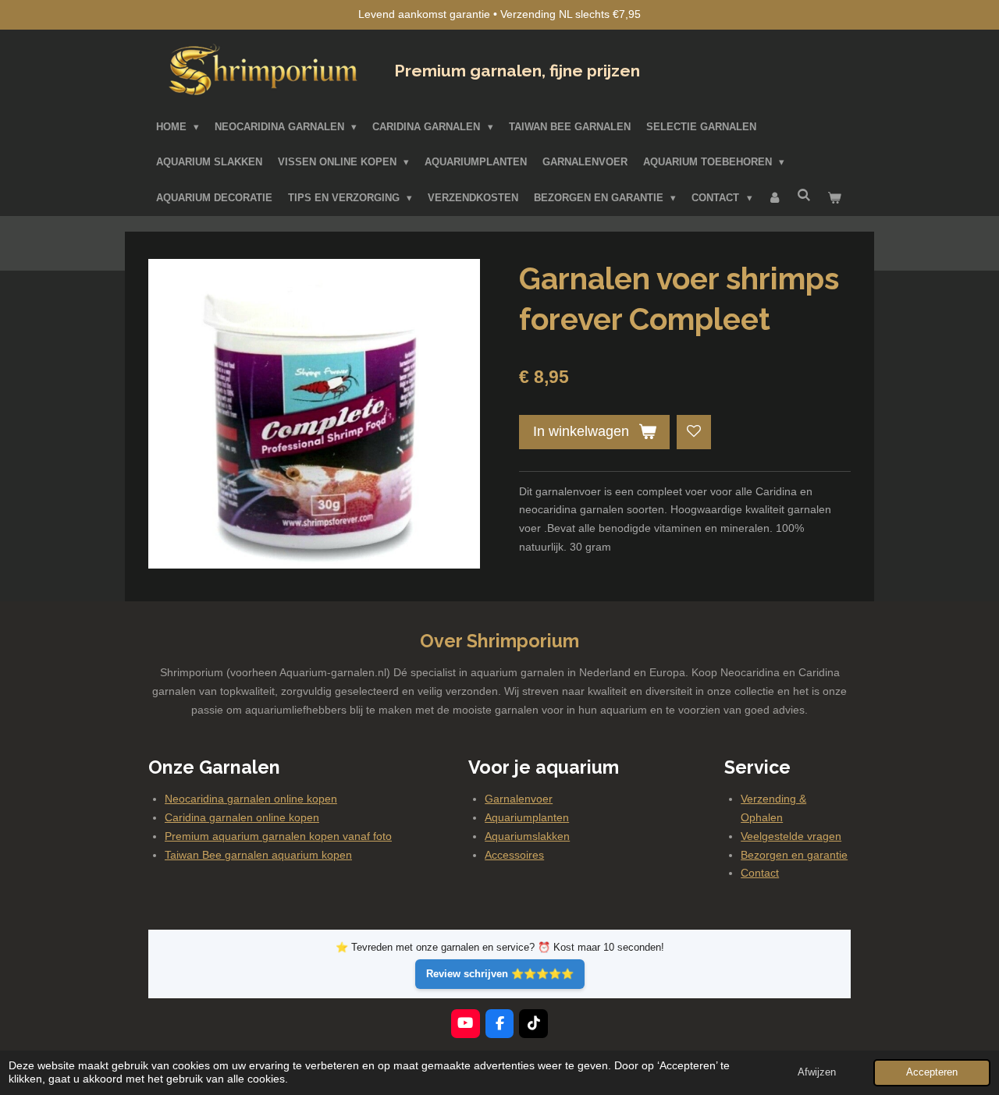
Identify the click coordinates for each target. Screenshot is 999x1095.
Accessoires (514, 855)
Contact (760, 872)
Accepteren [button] (932, 1072)
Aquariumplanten (527, 817)
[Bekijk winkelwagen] (834, 198)
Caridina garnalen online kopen (242, 817)
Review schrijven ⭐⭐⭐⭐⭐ (500, 974)
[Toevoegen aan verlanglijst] (694, 432)
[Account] (775, 198)
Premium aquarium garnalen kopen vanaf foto (278, 836)
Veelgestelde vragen (791, 836)
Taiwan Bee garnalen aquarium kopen (258, 855)
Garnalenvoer (519, 798)
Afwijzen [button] (817, 1072)
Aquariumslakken (527, 836)
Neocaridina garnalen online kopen (251, 798)
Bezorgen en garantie (794, 855)
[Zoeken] (804, 195)
